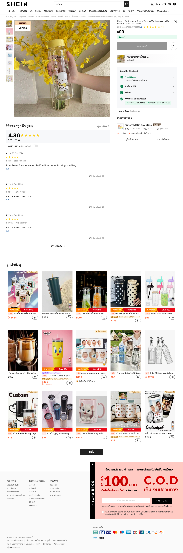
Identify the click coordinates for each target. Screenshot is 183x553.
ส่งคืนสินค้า (33, 488)
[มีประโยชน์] (90, 176)
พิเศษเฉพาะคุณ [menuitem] (26, 11)
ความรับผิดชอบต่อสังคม (16, 495)
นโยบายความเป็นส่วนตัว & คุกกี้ (38, 541)
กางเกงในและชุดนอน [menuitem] (145, 11)
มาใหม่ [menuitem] (38, 11)
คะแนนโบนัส (55, 492)
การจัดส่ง (32, 485)
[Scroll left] (171, 11)
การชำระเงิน (54, 488)
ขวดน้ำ (60, 17)
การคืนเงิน (32, 492)
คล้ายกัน (131, 60)
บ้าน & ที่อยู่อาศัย (20, 17)
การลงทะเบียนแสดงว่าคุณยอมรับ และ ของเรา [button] (137, 507)
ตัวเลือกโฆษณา (59, 544)
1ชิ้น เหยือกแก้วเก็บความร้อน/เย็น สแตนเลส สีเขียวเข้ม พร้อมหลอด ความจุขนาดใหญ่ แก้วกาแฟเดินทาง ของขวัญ (57, 313)
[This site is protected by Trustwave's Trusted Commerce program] (95, 538)
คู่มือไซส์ (32, 502)
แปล (7, 169)
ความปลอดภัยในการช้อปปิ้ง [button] (135, 99)
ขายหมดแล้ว (142, 46)
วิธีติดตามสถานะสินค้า (37, 499)
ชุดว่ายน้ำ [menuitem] (72, 11)
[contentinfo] (136, 532)
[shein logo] (16, 4)
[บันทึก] (173, 46)
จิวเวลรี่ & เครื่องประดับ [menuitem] (98, 11)
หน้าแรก (9, 17)
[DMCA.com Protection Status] (101, 538)
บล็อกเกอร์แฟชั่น (13, 492)
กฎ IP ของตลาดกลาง (15, 544)
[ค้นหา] (126, 4)
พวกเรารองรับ (98, 527)
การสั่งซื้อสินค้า (34, 495)
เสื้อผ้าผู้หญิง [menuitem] (60, 11)
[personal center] (152, 4)
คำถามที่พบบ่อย (56, 495)
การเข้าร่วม (11, 488)
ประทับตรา (47, 544)
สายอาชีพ (10, 499)
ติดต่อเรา (53, 485)
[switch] (35, 146)
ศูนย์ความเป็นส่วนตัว (15, 541)
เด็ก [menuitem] (124, 11)
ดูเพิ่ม (91, 452)
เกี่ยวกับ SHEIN (13, 485)
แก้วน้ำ (53, 17)
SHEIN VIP (33, 506)
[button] (169, 4)
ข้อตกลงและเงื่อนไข (60, 541)
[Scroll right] (175, 11)
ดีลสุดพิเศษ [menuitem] (48, 11)
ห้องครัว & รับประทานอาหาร (38, 17)
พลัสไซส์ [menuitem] (82, 11)
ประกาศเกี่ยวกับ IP (33, 544)
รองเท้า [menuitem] (131, 11)
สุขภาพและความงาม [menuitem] (165, 11)
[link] (157, 4)
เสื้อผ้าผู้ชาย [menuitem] (115, 11)
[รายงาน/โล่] (108, 176)
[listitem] (22, 298)
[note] (23, 310)
